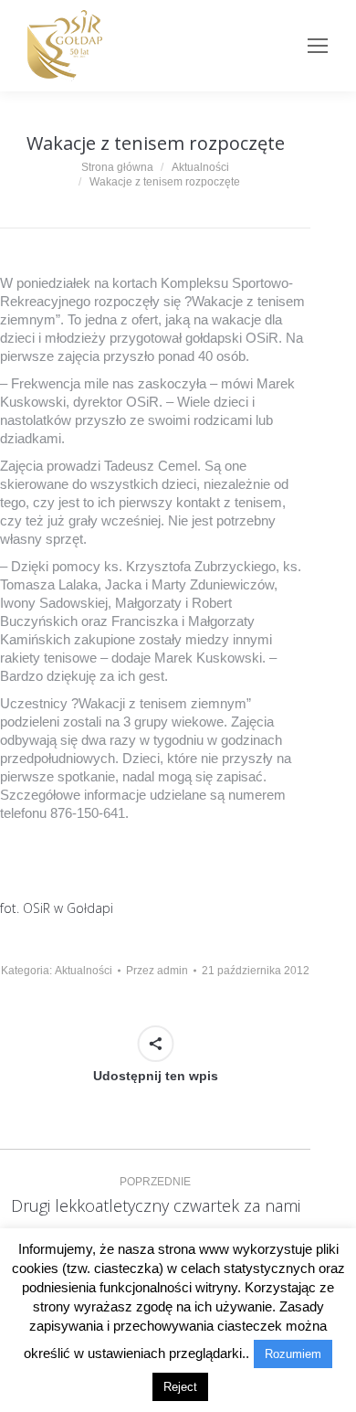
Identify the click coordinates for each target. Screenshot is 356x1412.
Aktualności (83, 970)
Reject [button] (180, 1387)
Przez (157, 970)
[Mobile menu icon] (318, 46)
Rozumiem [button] (293, 1354)
